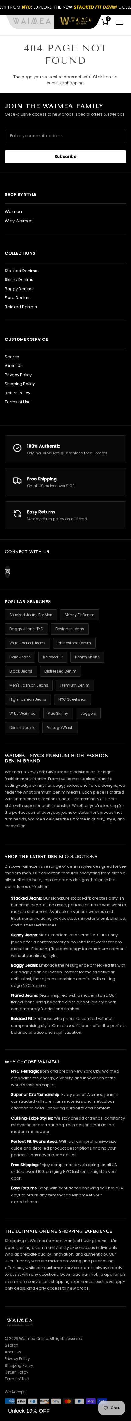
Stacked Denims (21, 271)
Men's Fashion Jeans (28, 685)
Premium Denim (75, 685)
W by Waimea (19, 221)
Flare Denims (17, 298)
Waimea (13, 211)
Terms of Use (18, 402)
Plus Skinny (58, 713)
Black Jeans (20, 671)
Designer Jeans (69, 628)
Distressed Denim (60, 671)
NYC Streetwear (72, 699)
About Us (14, 366)
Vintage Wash (60, 727)
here (108, 77)
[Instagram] (7, 572)
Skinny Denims (19, 279)
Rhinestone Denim (74, 643)
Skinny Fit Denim (79, 614)
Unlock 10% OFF (29, 1411)
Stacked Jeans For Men (30, 614)
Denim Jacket (22, 727)
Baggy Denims (19, 289)
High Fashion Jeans (27, 699)
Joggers (88, 713)
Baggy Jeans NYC (26, 628)
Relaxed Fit (53, 657)
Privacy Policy (18, 375)
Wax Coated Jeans (27, 643)
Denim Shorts (87, 657)
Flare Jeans (20, 657)
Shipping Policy (20, 384)
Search (12, 357)
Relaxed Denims (21, 307)
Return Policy (17, 393)
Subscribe (65, 156)
